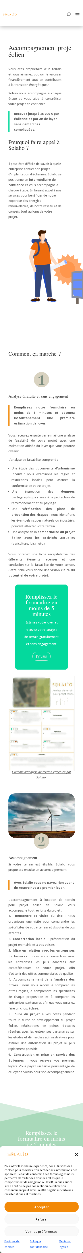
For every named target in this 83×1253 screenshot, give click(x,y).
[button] (76, 1154)
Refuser (41, 1219)
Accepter (41, 1207)
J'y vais (41, 656)
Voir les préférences (41, 1231)
